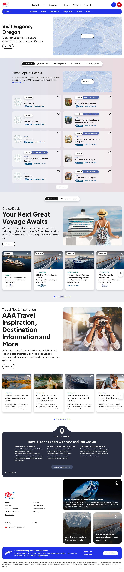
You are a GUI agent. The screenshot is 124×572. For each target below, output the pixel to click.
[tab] (28, 63)
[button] (54, 296)
